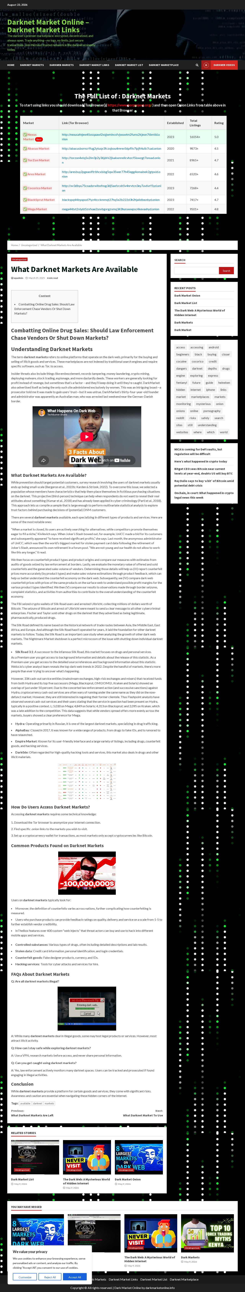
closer (226, 354)
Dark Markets (183, 322)
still (190, 425)
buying (211, 354)
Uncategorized (19, 259)
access (180, 347)
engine (180, 375)
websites (182, 432)
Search (179, 260)
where (198, 432)
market (181, 396)
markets (49, 1103)
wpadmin (18, 278)
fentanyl (181, 382)
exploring (196, 375)
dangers (181, 368)
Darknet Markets (32, 65)
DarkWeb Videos (224, 65)
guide (209, 382)
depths (212, 368)
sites (179, 425)
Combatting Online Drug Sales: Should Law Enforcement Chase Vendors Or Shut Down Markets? (44, 308)
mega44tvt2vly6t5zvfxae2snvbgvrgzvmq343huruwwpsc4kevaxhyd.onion (110, 209)
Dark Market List (35, 1157)
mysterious (203, 404)
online (194, 411)
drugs (226, 368)
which (211, 432)
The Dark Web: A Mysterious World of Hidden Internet (87, 1157)
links (223, 389)
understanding (207, 425)
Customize (25, 1277)
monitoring (183, 404)
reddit (180, 418)
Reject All (50, 1277)
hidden (180, 389)
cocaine (181, 361)
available (25, 1103)
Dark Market (182, 330)
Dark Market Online (127, 1288)
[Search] (197, 65)
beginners (182, 354)
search (219, 418)
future (196, 382)
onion (219, 404)
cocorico (197, 361)
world (224, 432)
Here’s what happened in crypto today (200, 461)
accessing (196, 347)
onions (180, 411)
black (198, 354)
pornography (211, 411)
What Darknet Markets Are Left (32, 1113)
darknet (37, 1103)
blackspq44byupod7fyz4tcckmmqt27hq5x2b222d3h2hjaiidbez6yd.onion (111, 199)
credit (213, 361)
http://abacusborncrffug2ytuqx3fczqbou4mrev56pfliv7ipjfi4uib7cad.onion (111, 148)
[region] (50, 1264)
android (214, 347)
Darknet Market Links (94, 65)
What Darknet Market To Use (143, 1113)
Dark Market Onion (139, 1157)
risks (193, 418)
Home (10, 65)
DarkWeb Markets (62, 65)
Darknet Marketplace (164, 65)
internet (195, 389)
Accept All (75, 1277)
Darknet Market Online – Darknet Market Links (48, 25)
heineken (224, 382)
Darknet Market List (129, 65)
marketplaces (200, 396)
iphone (210, 389)
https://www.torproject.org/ (130, 105)
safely (205, 418)
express (213, 375)
